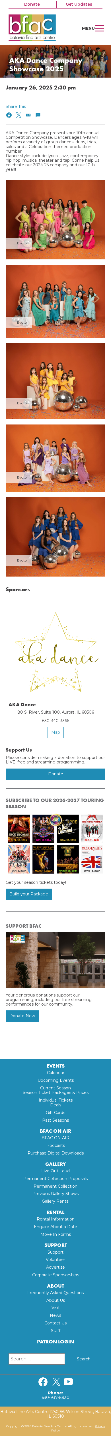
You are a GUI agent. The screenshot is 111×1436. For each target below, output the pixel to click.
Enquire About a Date (55, 1226)
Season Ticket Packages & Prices (56, 1092)
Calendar (55, 1072)
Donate (32, 4)
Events (56, 1066)
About (55, 1286)
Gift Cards (55, 1112)
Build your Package (28, 894)
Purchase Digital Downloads (56, 1153)
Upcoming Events (56, 1080)
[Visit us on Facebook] (43, 1381)
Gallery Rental (55, 1201)
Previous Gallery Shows (55, 1193)
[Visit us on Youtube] (68, 1381)
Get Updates (79, 4)
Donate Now (22, 1015)
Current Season (55, 1088)
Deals (55, 1105)
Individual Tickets (56, 1100)
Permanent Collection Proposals (55, 1178)
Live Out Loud (55, 1170)
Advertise (55, 1267)
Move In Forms (55, 1234)
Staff (55, 1330)
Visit (56, 1307)
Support (55, 1245)
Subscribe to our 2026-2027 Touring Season (55, 803)
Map (55, 732)
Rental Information (56, 1219)
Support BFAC (24, 926)
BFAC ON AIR (55, 1131)
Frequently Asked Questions (55, 1292)
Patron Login (55, 1342)
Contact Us (55, 1323)
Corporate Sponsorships (55, 1274)
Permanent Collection (55, 1186)
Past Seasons (55, 1120)
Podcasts (55, 1145)
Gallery (55, 1164)
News (55, 1315)
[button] (9, 115)
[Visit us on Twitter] (56, 1381)
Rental (55, 1212)
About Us (55, 1300)
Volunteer (55, 1259)
